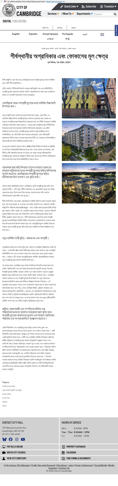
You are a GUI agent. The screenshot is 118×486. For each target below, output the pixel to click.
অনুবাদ (73, 27)
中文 (67, 38)
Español (33, 34)
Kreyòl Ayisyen (50, 34)
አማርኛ (50, 39)
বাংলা (102, 34)
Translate (109, 7)
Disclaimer (61, 465)
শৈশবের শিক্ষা (6, 398)
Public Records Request (43, 465)
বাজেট (56, 49)
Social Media (100, 465)
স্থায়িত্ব (4, 402)
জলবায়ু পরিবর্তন (6, 394)
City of (21, 7)
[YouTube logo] (23, 440)
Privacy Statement (84, 465)
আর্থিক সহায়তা (72, 49)
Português (67, 34)
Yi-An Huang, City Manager (17, 465)
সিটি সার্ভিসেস (63, 49)
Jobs (70, 465)
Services (52, 14)
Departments (83, 14)
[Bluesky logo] (5, 440)
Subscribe (91, 7)
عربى (85, 34)
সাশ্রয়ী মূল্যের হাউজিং (47, 49)
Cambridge (28, 14)
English (16, 34)
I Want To (66, 14)
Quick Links (70, 7)
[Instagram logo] (17, 440)
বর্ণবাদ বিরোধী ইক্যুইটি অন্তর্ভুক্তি (12, 390)
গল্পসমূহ (59, 27)
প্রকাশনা (45, 27)
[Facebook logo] (11, 440)
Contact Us (64, 468)
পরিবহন (4, 406)
